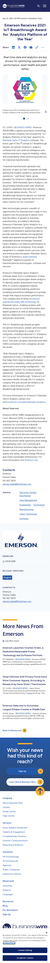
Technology (39, 504)
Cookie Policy (9, 943)
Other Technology (28, 514)
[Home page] (14, 6)
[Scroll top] (40, 791)
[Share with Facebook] (25, 47)
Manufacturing (26, 509)
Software (23, 518)
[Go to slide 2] (28, 118)
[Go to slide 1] (24, 118)
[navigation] (44, 6)
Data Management (28, 500)
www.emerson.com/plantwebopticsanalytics (24, 402)
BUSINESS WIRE (23, 127)
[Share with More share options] (43, 47)
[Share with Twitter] (19, 47)
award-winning (29, 256)
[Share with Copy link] (37, 47)
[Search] (38, 6)
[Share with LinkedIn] (13, 47)
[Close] (46, 933)
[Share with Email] (31, 47)
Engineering (25, 504)
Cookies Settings (25, 950)
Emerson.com (31, 460)
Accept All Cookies (25, 958)
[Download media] (45, 111)
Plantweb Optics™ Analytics (16, 140)
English (7, 577)
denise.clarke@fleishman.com (17, 484)
